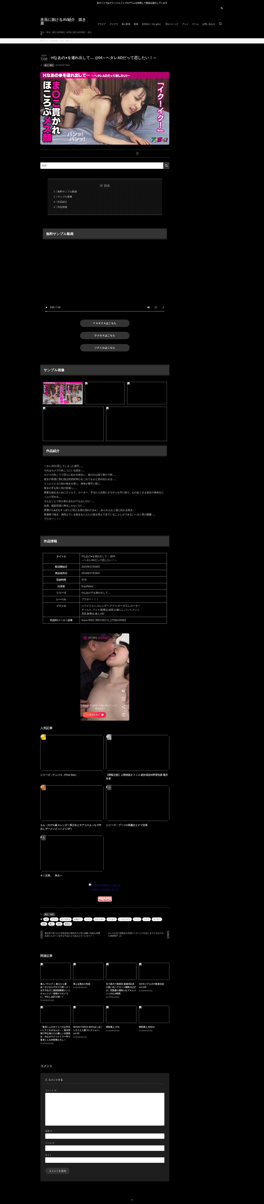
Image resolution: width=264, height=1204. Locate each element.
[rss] (222, 8)
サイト (48, 1155)
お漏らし (77, 919)
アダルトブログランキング (105, 889)
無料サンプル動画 (67, 191)
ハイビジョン (124, 919)
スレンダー (99, 919)
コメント (51, 1090)
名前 (48, 1131)
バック (137, 919)
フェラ (146, 919)
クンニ (88, 919)
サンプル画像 (64, 196)
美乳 (59, 924)
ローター (157, 919)
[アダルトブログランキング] (105, 885)
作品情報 (62, 207)
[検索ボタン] (220, 24)
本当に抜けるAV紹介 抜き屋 (63, 21)
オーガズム (65, 919)
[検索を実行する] (166, 165)
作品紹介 (62, 202)
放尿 (44, 924)
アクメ (54, 919)
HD (46, 919)
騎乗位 (67, 924)
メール (49, 1143)
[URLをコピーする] (137, 153)
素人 (51, 924)
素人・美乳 (49, 65)
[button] (72, 153)
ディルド (111, 919)
